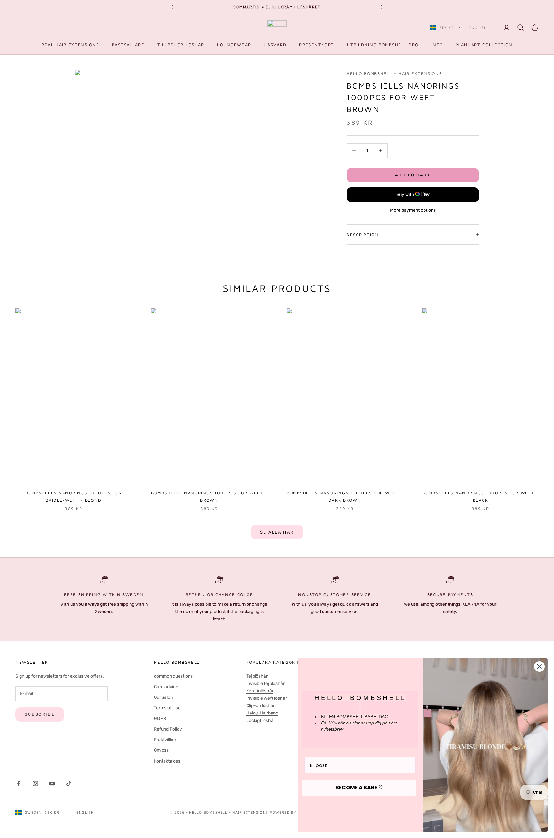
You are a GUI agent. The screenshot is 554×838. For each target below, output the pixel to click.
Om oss (161, 750)
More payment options (413, 210)
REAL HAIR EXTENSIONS (70, 44)
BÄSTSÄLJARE (128, 44)
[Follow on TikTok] (68, 783)
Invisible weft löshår (266, 698)
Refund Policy (168, 729)
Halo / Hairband (262, 713)
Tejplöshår (257, 676)
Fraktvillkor (165, 739)
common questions (173, 676)
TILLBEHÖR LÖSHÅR (180, 44)
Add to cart (413, 175)
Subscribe (40, 714)
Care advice (166, 686)
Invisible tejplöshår (265, 683)
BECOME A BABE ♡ (359, 787)
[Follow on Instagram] (35, 783)
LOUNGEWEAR (234, 44)
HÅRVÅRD (275, 44)
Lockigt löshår (260, 720)
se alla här (277, 532)
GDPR (160, 718)
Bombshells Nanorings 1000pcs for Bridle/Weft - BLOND (73, 496)
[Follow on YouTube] (52, 783)
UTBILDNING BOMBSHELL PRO (382, 44)
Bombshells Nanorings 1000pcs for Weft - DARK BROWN (345, 496)
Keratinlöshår (259, 691)
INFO (437, 44)
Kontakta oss (167, 761)
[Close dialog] (539, 666)
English (478, 27)
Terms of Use (167, 708)
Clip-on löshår (260, 705)
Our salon (163, 697)
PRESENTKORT (316, 44)
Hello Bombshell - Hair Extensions (394, 73)
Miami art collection (484, 44)
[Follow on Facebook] (18, 783)
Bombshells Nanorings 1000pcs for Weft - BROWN (209, 496)
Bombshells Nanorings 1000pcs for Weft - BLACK (480, 496)
